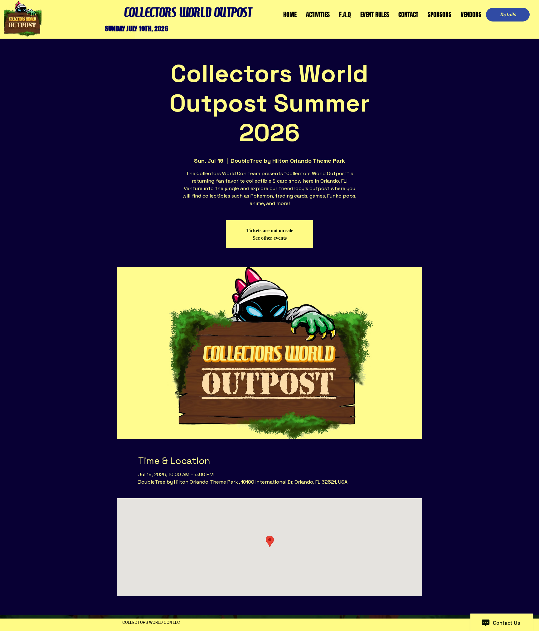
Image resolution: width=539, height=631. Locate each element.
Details (508, 14)
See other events (270, 238)
